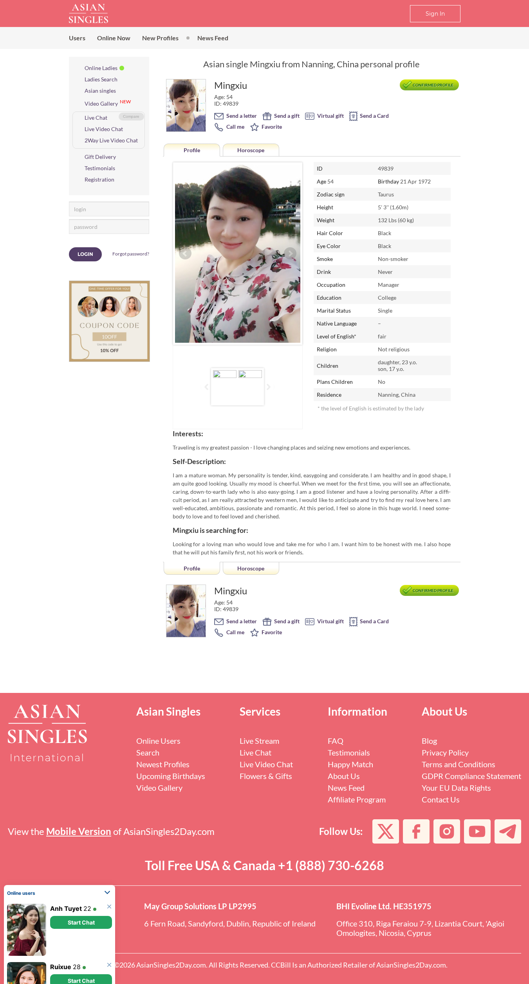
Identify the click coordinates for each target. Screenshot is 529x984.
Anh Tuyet (66, 875)
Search (147, 752)
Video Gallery (101, 103)
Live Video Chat (104, 129)
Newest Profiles (163, 764)
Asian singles (100, 90)
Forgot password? (130, 254)
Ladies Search (101, 79)
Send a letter (241, 115)
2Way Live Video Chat (111, 140)
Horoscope (250, 150)
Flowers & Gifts (266, 776)
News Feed (212, 37)
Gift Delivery (100, 156)
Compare (131, 116)
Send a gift (286, 115)
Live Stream (259, 740)
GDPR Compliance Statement (471, 776)
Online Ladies (101, 68)
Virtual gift (330, 115)
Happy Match (350, 764)
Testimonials (100, 168)
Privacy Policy (445, 752)
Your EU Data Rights (456, 787)
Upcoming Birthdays (170, 776)
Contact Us (441, 799)
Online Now (113, 37)
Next (290, 253)
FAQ (335, 740)
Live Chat (96, 117)
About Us (344, 776)
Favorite (271, 126)
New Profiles (160, 37)
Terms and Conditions (458, 764)
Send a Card (374, 115)
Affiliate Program (357, 799)
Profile (192, 150)
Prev (185, 253)
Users (77, 37)
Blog (429, 740)
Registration (99, 179)
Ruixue (60, 933)
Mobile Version (78, 831)
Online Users (158, 740)
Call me (234, 126)
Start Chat (81, 889)
